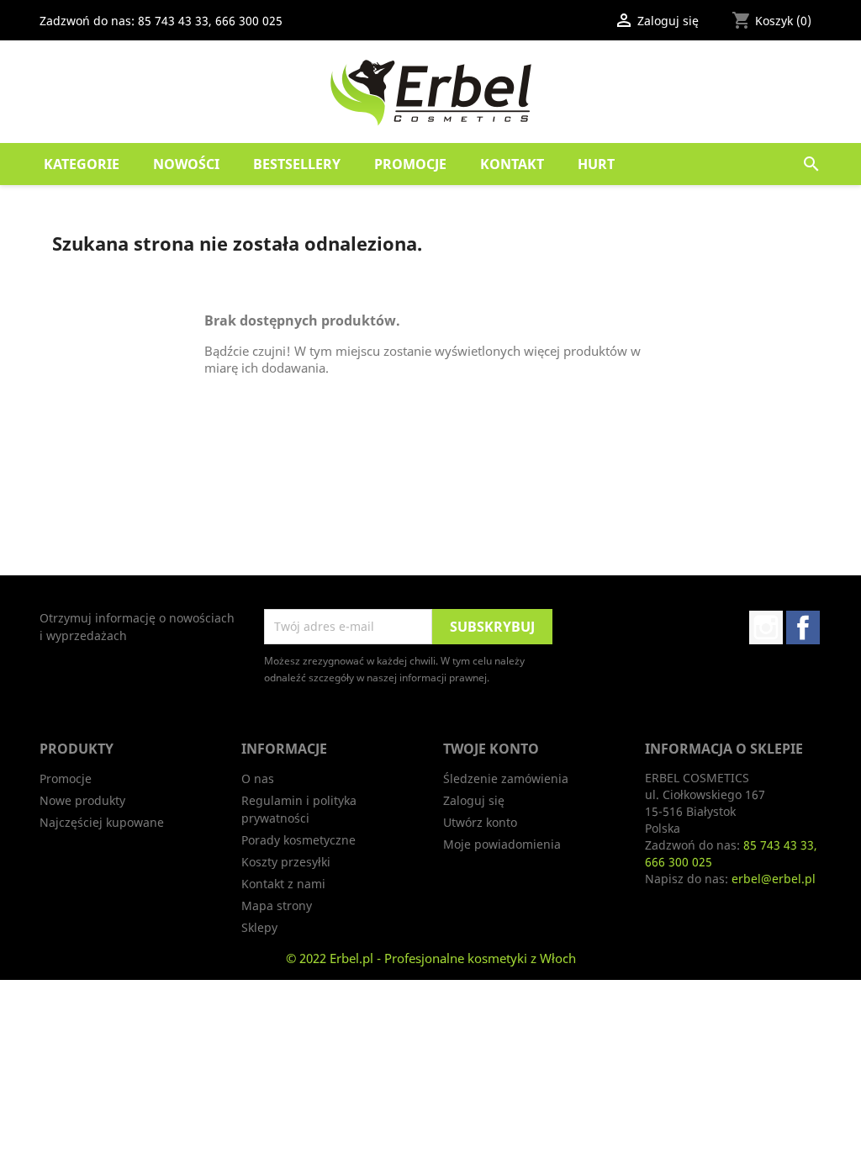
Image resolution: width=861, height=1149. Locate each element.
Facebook (803, 627)
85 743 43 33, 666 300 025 (210, 21)
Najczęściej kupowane (102, 822)
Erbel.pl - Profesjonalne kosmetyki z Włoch (453, 958)
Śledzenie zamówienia (505, 778)
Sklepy (259, 927)
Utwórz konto (480, 822)
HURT (596, 164)
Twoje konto (491, 748)
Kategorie (81, 164)
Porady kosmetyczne (298, 840)
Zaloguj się (473, 800)
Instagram (766, 627)
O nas (257, 778)
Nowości (186, 164)
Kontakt (512, 164)
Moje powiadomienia (502, 844)
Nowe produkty (82, 800)
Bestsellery (297, 164)
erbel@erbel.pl (774, 879)
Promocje (410, 164)
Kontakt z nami (283, 884)
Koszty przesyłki (285, 862)
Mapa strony (276, 905)
